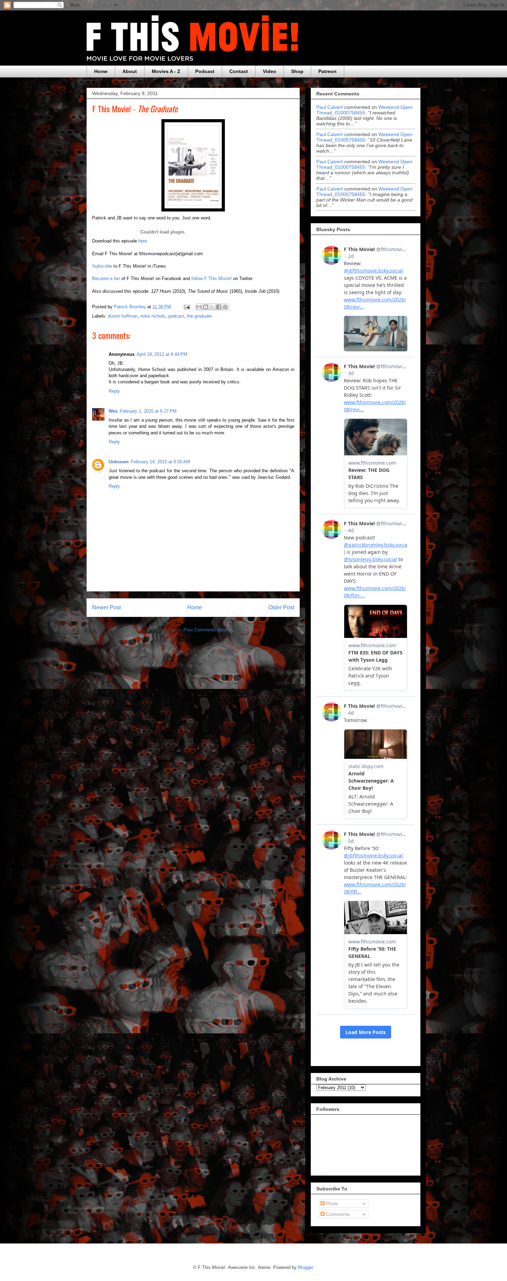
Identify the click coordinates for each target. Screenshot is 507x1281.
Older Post (281, 607)
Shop (297, 71)
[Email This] (199, 306)
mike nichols (153, 316)
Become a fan (106, 278)
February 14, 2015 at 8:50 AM (160, 461)
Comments (337, 1214)
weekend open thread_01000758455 (364, 109)
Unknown (119, 461)
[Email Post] (186, 306)
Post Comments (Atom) (207, 629)
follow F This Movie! (211, 278)
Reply (114, 391)
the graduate (199, 316)
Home (101, 71)
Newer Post (106, 607)
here (142, 241)
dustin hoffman (123, 316)
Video (269, 71)
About (129, 71)
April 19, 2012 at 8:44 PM (162, 354)
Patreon (327, 71)
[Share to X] (212, 306)
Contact (238, 71)
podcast (176, 316)
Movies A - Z (166, 71)
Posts (331, 1203)
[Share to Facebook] (218, 306)
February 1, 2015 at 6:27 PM (148, 411)
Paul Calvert (329, 107)
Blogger (305, 1267)
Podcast (205, 71)
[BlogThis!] (205, 306)
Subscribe (102, 266)
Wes (113, 411)
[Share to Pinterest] (225, 306)
